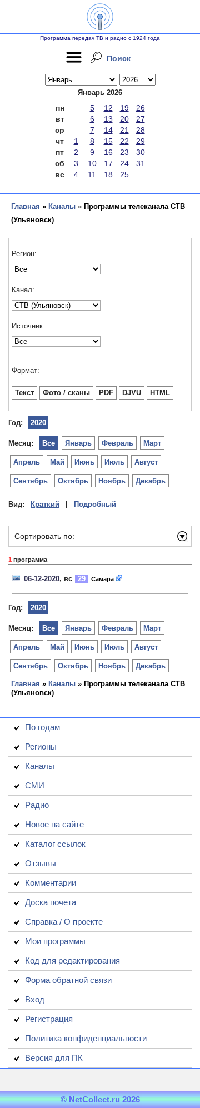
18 (108, 174)
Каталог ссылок (55, 844)
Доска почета (50, 902)
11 (92, 174)
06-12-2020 (41, 579)
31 (140, 163)
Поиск (119, 58)
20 (124, 118)
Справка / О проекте (64, 921)
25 (124, 174)
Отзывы (40, 863)
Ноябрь (112, 481)
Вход (34, 999)
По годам (42, 727)
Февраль (117, 443)
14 (108, 130)
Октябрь (73, 481)
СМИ (34, 785)
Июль (114, 462)
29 (140, 141)
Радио (37, 805)
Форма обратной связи (68, 980)
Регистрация (49, 1019)
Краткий (45, 504)
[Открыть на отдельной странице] (119, 579)
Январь (78, 443)
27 (140, 118)
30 (140, 152)
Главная (25, 206)
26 (140, 107)
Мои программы (55, 941)
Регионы (41, 746)
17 (108, 163)
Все (48, 443)
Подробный (95, 504)
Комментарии (50, 882)
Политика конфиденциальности (86, 1038)
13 (108, 118)
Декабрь (151, 481)
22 (124, 141)
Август (146, 462)
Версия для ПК (54, 1057)
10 (92, 163)
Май (57, 462)
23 (124, 152)
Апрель (26, 462)
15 (108, 141)
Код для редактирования (72, 960)
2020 (38, 422)
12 (108, 107)
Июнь (84, 462)
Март (152, 443)
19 (124, 107)
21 (124, 130)
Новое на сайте (54, 824)
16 (108, 152)
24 (124, 163)
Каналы (62, 206)
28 (140, 130)
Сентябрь (30, 481)
